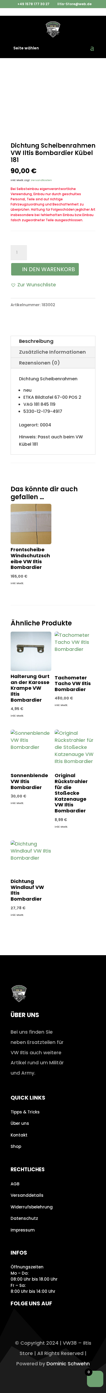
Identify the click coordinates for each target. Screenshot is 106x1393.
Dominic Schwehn (68, 1363)
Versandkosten (41, 180)
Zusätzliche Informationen (52, 352)
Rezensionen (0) (39, 362)
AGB (15, 1184)
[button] (33, 285)
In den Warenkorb (48, 269)
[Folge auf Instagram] (16, 1319)
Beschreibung (36, 341)
